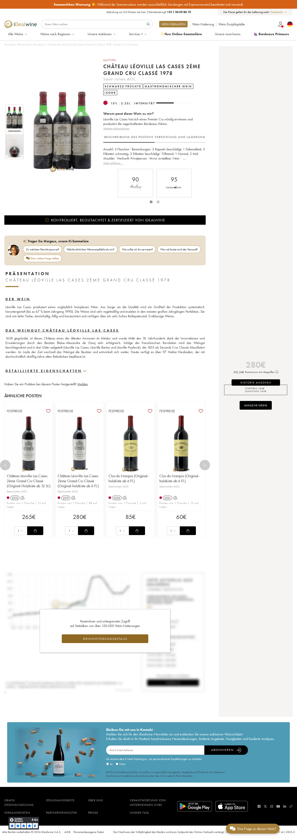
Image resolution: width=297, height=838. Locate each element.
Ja (111, 764)
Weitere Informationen (116, 128)
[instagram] (271, 806)
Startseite (9, 44)
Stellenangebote (60, 800)
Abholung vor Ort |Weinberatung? (148, 12)
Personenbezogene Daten (88, 832)
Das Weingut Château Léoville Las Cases (62, 330)
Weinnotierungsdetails (105, 639)
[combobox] (278, 12)
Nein (122, 764)
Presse (93, 813)
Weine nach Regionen (55, 34)
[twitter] (265, 806)
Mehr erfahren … (113, 163)
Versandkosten (17, 813)
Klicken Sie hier (137, 12)
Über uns (95, 800)
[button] (59, 132)
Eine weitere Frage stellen (45, 258)
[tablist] (154, 137)
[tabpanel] (154, 156)
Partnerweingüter (61, 813)
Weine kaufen (24, 44)
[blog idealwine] (291, 806)
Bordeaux (39, 44)
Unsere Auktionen (100, 34)
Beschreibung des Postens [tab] (128, 137)
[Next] (205, 465)
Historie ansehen (255, 382)
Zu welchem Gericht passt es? (42, 249)
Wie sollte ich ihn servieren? (137, 249)
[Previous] (5, 465)
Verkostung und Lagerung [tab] (180, 137)
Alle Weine (15, 34)
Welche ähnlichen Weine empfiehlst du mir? (90, 249)
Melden (82, 384)
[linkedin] (284, 806)
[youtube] (278, 806)
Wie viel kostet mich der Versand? (179, 249)
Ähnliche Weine (255, 405)
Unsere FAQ (139, 813)
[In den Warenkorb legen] (35, 530)
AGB (67, 832)
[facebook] (259, 806)
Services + (136, 34)
